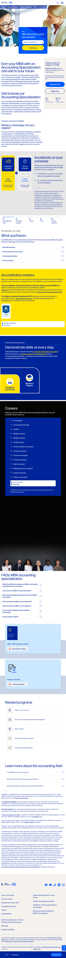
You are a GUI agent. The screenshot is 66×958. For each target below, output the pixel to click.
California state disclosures (43, 901)
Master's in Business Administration (33, 354)
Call (7, 955)
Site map (4, 926)
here (42, 831)
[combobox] (33, 42)
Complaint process (8, 906)
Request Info (56, 955)
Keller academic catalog (21, 798)
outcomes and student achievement (49, 292)
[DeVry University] (7, 2)
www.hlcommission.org (23, 298)
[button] (62, 3)
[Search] (57, 3)
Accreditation (35, 817)
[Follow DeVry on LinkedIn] (59, 885)
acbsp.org (5, 290)
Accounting (16, 484)
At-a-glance (7, 325)
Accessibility (6, 914)
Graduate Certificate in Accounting (46, 351)
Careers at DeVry (8, 929)
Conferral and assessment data (11, 815)
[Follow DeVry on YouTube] (50, 885)
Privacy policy (6, 899)
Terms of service (7, 895)
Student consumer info (10, 902)
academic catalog (29, 822)
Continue (33, 48)
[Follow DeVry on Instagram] (63, 885)
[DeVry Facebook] (46, 885)
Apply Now (16, 955)
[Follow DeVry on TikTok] (54, 885)
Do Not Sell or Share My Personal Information (19, 941)
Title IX (4, 910)
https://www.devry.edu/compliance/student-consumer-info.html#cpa (20, 867)
